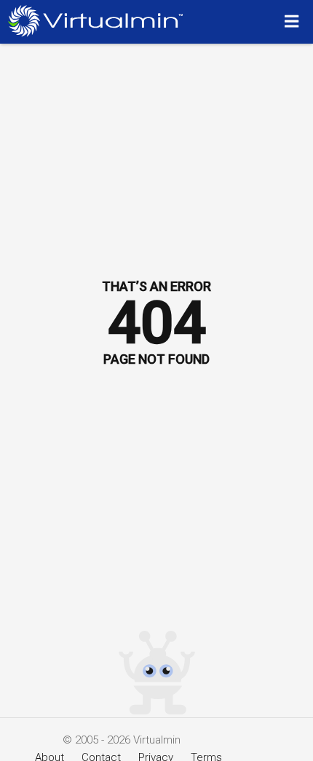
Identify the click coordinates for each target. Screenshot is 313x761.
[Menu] (293, 21)
